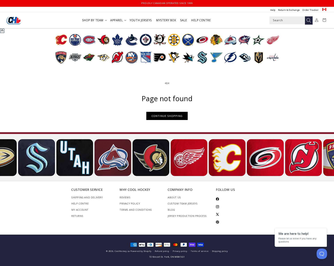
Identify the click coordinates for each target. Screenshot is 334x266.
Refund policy (162, 251)
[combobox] (291, 20)
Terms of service (199, 251)
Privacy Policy (130, 203)
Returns (77, 216)
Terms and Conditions (136, 209)
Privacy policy (180, 251)
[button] (94, 20)
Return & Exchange (289, 10)
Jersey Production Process (187, 216)
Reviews (125, 197)
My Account (80, 209)
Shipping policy (220, 251)
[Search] (309, 20)
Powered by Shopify (141, 251)
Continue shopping (167, 116)
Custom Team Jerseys (182, 203)
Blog (171, 209)
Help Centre (80, 203)
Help (273, 10)
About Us (174, 197)
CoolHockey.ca (122, 251)
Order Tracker (310, 10)
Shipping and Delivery (87, 197)
